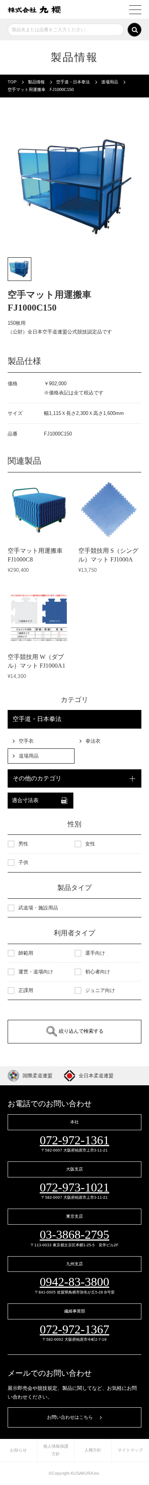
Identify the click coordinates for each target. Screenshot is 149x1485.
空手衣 (26, 741)
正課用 (25, 990)
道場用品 (29, 756)
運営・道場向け (35, 972)
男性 (23, 844)
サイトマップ (130, 1450)
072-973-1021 (74, 1187)
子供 (23, 862)
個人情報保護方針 (55, 1450)
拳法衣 (93, 741)
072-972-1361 (74, 1140)
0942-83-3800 (74, 1282)
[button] (19, 269)
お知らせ (18, 1450)
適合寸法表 (25, 800)
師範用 (25, 953)
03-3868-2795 (74, 1234)
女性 (90, 844)
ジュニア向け (100, 990)
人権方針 (92, 1450)
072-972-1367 (74, 1329)
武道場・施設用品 (38, 908)
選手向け (95, 953)
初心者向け (97, 972)
